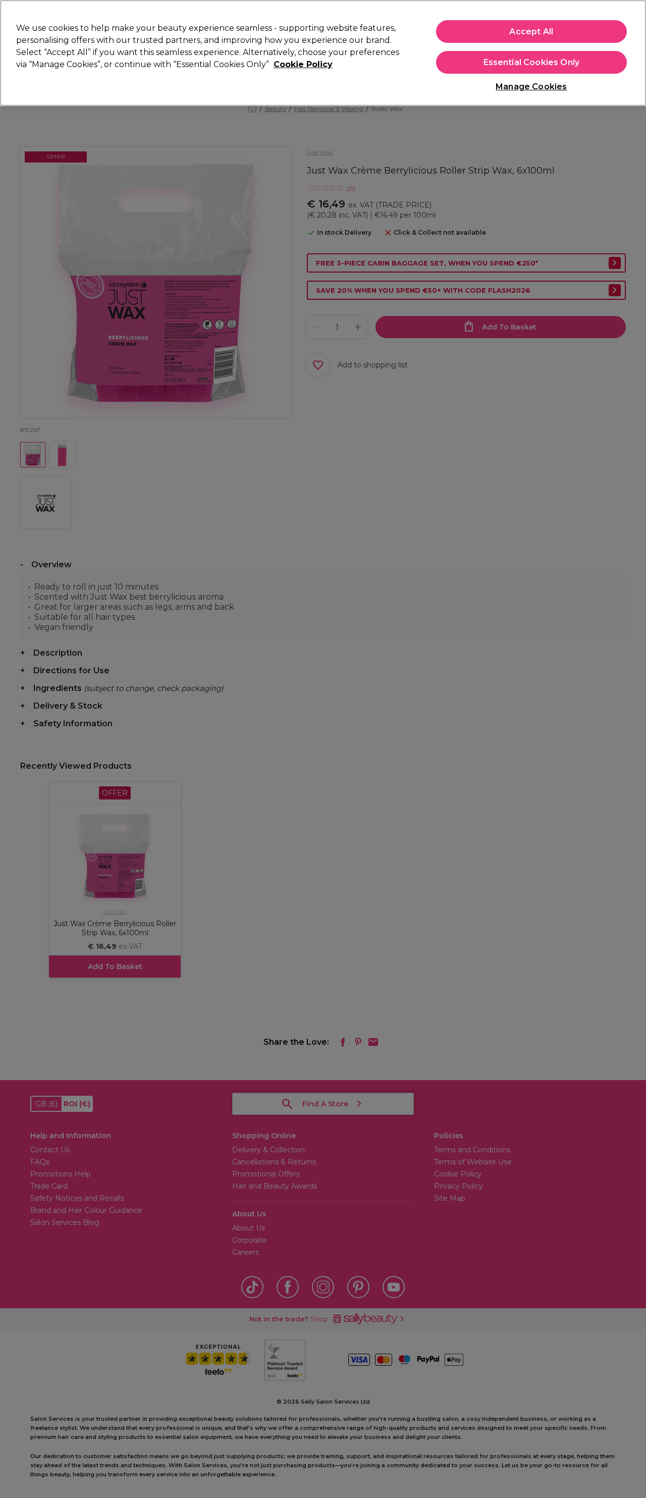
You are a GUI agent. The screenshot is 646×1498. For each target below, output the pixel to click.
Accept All (531, 31)
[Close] (630, 52)
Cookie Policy (303, 64)
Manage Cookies (531, 86)
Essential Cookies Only (531, 62)
